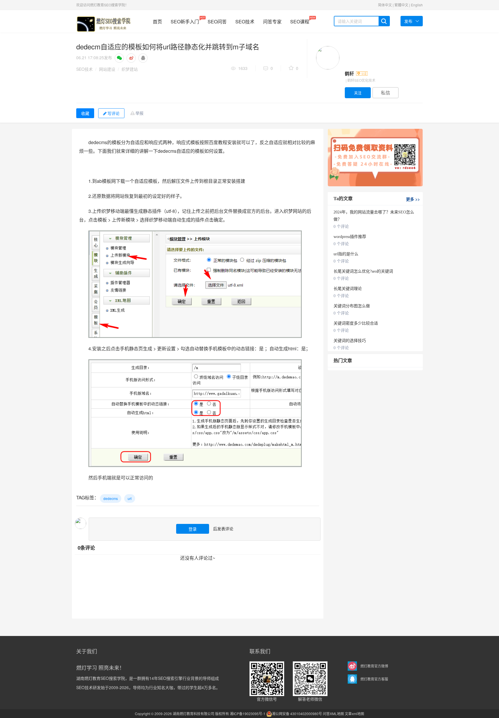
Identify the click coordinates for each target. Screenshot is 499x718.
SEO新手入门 (185, 20)
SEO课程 (299, 20)
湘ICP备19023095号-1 (247, 713)
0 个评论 (341, 226)
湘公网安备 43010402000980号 (297, 713)
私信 (385, 92)
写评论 (113, 113)
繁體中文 (401, 4)
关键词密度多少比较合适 (356, 323)
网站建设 (107, 69)
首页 (157, 21)
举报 (139, 113)
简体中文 (385, 4)
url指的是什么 (346, 254)
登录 (193, 529)
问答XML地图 (333, 713)
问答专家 (272, 21)
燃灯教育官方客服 (374, 678)
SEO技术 (244, 21)
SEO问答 (217, 21)
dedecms (110, 498)
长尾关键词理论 (348, 289)
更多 (413, 199)
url (130, 498)
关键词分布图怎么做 (352, 306)
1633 (242, 68)
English (417, 4)
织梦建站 (130, 69)
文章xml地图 (354, 713)
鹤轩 (350, 73)
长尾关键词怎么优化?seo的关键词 (363, 271)
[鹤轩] (328, 58)
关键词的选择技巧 (350, 340)
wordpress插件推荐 (350, 237)
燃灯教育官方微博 (374, 665)
